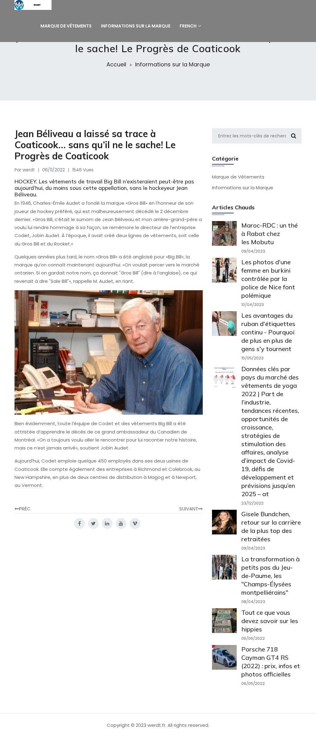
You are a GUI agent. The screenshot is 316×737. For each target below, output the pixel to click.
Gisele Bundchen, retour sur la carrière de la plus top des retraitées (271, 526)
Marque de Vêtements (238, 177)
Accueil (116, 64)
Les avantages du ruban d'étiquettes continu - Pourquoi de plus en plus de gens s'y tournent (268, 332)
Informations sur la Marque (172, 64)
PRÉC (25, 508)
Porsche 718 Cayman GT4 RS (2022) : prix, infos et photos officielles (270, 661)
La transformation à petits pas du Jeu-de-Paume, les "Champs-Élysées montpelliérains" (270, 575)
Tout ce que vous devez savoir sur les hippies (269, 621)
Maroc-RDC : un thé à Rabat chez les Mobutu (269, 233)
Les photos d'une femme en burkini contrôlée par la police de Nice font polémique (268, 278)
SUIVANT (188, 508)
